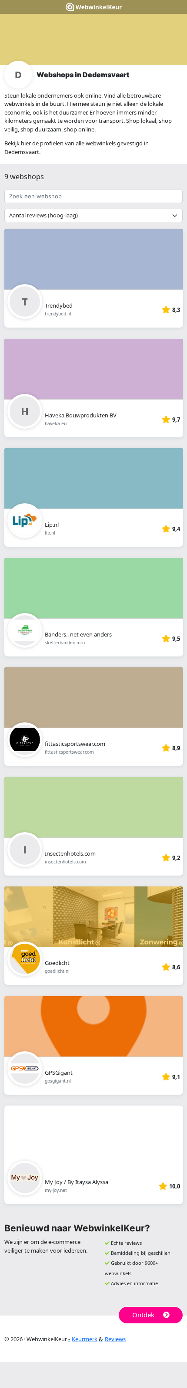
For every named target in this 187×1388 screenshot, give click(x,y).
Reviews (115, 1339)
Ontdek (143, 1314)
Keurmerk (84, 1339)
